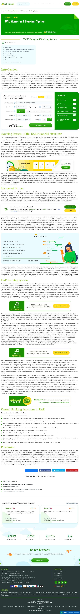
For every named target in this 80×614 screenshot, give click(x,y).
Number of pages (9, 119)
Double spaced (49, 119)
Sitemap (40, 608)
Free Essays (57, 606)
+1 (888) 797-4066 (23, 4)
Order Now (46, 4)
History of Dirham (9, 53)
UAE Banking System (10, 55)
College (29, 111)
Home (35, 4)
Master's (43, 111)
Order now (68, 4)
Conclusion (8, 60)
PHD (50, 111)
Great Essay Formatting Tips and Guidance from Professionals (17, 579)
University (36, 111)
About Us (40, 4)
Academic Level (9, 111)
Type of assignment (34, 107)
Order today (40, 560)
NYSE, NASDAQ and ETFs (10, 481)
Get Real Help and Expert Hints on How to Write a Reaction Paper (18, 571)
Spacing (37, 119)
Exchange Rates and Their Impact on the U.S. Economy (18, 484)
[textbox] (48, 115)
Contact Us (74, 606)
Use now (70, 207)
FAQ (69, 606)
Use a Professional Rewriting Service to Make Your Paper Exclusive (18, 577)
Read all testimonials (72, 503)
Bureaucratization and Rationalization (13, 491)
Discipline (36, 115)
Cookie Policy (58, 577)
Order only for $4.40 (61, 306)
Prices (51, 4)
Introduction (8, 47)
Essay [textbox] (45, 106)
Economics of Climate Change (11, 486)
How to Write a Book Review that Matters (12, 573)
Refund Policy (58, 575)
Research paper (55, 520)
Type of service (9, 107)
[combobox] (47, 106)
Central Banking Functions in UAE (13, 57)
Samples (48, 606)
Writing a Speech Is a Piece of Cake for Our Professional (16, 582)
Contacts (61, 4)
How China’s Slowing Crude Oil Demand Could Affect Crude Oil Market (22, 489)
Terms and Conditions (60, 571)
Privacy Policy (58, 573)
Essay (14, 520)
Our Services (10, 606)
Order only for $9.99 (61, 352)
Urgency (11, 115)
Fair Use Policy (59, 578)
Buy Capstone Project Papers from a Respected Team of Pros (17, 580)
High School (21, 111)
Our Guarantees (41, 606)
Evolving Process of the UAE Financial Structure (17, 51)
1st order (38, 97)
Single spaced (44, 119)
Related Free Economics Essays (13, 62)
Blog (52, 606)
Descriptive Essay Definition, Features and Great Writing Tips (17, 575)
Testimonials (64, 606)
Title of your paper (8, 102)
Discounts (55, 4)
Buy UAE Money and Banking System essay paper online (19, 49)
